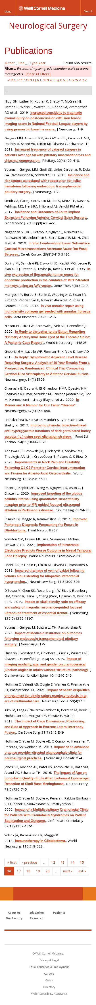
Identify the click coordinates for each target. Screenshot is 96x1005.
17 (19, 871)
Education (36, 913)
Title (21, 63)
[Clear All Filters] (38, 74)
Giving (49, 980)
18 (28, 871)
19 (38, 871)
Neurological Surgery (48, 25)
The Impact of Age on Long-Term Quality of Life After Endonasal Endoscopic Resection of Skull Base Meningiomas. (47, 778)
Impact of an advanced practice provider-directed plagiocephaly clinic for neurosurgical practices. (46, 752)
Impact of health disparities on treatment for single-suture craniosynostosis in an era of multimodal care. (47, 695)
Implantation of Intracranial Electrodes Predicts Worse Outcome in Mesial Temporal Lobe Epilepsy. (47, 550)
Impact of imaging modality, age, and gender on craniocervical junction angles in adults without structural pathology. (46, 664)
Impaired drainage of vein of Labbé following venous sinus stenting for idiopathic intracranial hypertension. (44, 576)
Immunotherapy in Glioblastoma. (40, 841)
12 (53, 862)
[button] (88, 8)
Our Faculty (14, 918)
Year (42, 63)
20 (48, 871)
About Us (14, 913)
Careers (49, 974)
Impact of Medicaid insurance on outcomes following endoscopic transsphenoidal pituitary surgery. (43, 638)
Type (33, 63)
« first (12, 862)
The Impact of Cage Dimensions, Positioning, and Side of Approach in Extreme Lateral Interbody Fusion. (44, 726)
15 (82, 862)
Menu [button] (7, 11)
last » (82, 871)
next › (67, 871)
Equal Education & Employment (49, 967)
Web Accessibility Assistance (49, 994)
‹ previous (30, 862)
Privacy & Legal (49, 960)
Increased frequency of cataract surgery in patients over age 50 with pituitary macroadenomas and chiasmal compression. (47, 154)
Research (36, 918)
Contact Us (89, 893)
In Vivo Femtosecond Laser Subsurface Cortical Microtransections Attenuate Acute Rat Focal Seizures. (47, 248)
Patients (59, 913)
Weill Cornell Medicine (48, 937)
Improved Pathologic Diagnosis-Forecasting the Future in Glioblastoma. (45, 524)
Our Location (6, 893)
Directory (49, 987)
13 (63, 862)
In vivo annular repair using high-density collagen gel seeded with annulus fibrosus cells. (47, 311)
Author (9, 63)
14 (72, 862)
